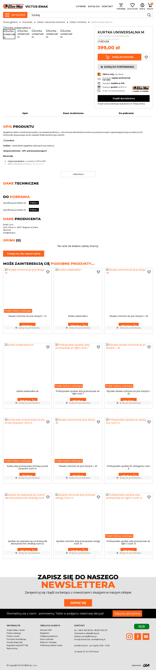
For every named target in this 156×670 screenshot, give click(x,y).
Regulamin (44, 633)
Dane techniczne (73, 113)
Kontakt (107, 6)
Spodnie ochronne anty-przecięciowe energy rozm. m (78, 542)
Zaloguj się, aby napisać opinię (23, 253)
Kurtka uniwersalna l (78, 316)
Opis (25, 113)
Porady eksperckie (15, 642)
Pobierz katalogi (14, 633)
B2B (141, 626)
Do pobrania (126, 113)
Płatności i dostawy (48, 642)
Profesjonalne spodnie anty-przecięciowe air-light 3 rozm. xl (128, 542)
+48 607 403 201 (100, 630)
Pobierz (34, 202)
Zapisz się (78, 603)
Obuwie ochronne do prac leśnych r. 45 (78, 466)
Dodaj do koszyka (122, 57)
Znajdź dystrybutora (124, 98)
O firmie (81, 6)
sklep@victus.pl (92, 633)
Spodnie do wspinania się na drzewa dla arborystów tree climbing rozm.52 (27, 542)
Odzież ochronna (112, 39)
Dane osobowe (46, 639)
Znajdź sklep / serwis (16, 630)
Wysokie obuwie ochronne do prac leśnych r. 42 (129, 392)
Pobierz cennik (13, 636)
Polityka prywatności (49, 636)
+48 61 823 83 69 (85, 630)
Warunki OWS (46, 630)
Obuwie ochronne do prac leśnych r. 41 (27, 316)
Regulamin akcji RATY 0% (17, 645)
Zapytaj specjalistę (127, 613)
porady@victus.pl (89, 636)
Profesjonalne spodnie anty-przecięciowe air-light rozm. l (78, 392)
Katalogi (94, 6)
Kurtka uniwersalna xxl (27, 391)
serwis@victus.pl (98, 639)
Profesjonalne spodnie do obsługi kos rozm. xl (128, 467)
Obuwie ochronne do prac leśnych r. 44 (128, 316)
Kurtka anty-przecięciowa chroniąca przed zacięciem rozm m (27, 467)
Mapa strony (12, 648)
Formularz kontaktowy (16, 639)
